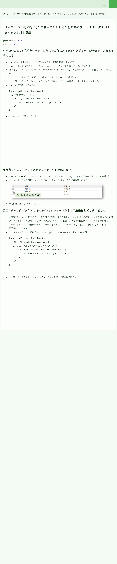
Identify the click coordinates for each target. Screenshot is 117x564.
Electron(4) (14, 407)
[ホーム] (5, 339)
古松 (62, 339)
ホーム (6, 13)
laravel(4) (13, 440)
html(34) (12, 418)
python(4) (13, 496)
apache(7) (13, 373)
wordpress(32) (15, 552)
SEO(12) (12, 507)
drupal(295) (14, 395)
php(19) (12, 485)
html (20, 40)
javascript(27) (15, 429)
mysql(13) (13, 474)
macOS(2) (13, 463)
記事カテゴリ (9, 40)
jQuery (13, 44)
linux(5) (12, 451)
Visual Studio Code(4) (19, 530)
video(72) (13, 519)
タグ (5, 44)
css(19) (11, 384)
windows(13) (14, 541)
